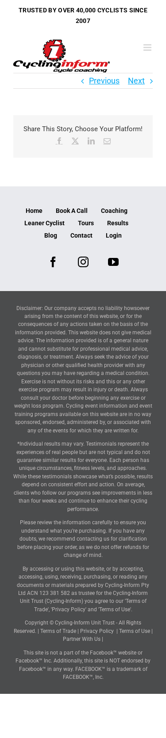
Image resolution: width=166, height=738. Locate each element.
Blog (50, 235)
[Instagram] (83, 262)
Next (136, 80)
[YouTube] (113, 262)
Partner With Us (81, 639)
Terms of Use (134, 631)
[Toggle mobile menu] (148, 47)
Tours (86, 223)
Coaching (114, 210)
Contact (81, 235)
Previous (104, 80)
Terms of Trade (58, 631)
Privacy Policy (97, 631)
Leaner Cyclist (44, 223)
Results (117, 223)
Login (114, 235)
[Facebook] (53, 262)
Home (34, 210)
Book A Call (72, 210)
